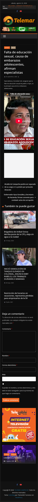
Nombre (6, 356)
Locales (7, 47)
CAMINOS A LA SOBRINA (13, 458)
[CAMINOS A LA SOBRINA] (19, 446)
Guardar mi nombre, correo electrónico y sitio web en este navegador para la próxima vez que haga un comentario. (18, 391)
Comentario (7, 329)
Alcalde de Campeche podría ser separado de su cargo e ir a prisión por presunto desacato (20, 187)
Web (3, 375)
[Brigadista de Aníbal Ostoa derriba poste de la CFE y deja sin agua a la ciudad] (19, 212)
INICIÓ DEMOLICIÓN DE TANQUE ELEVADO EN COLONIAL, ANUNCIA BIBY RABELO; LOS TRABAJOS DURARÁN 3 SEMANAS (16, 273)
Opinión (13, 454)
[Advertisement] (19, 165)
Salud (13, 47)
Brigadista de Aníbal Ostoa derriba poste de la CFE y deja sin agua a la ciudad (19, 234)
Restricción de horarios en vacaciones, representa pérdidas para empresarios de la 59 (18, 296)
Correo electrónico (9, 365)
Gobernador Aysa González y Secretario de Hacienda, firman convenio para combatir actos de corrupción (19, 197)
